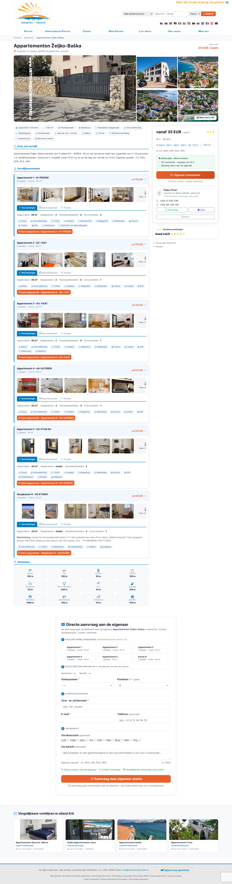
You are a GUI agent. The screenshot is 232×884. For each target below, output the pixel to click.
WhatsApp (173, 210)
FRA (109, 740)
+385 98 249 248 (169, 204)
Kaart (186, 217)
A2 (189, 145)
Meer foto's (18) (206, 117)
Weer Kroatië (116, 31)
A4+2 (162, 145)
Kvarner (17, 38)
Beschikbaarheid (49, 208)
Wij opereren (55, 876)
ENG (73, 740)
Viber (202, 210)
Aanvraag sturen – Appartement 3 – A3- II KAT (45, 357)
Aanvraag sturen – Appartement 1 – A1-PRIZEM (46, 231)
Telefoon (128, 714)
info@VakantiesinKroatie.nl (135, 870)
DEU (83, 740)
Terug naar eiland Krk (166, 243)
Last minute (145, 31)
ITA (91, 740)
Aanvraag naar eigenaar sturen (118, 779)
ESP (100, 740)
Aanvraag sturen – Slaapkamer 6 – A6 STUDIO (45, 553)
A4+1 (169, 145)
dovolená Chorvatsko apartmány (76, 876)
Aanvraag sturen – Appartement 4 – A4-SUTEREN (47, 418)
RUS (118, 740)
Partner (104, 879)
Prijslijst (67, 208)
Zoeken (209, 13)
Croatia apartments (157, 876)
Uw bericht (73, 746)
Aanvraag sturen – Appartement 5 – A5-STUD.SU (47, 483)
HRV (127, 740)
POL (136, 740)
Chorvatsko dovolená (101, 876)
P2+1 (195, 145)
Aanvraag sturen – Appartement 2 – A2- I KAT (45, 292)
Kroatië (28, 31)
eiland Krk (28, 38)
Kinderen (128, 679)
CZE (64, 740)
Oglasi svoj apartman (176, 870)
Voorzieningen (28, 208)
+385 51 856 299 (169, 200)
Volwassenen (70, 679)
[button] (185, 232)
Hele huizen (174, 31)
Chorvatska (117, 876)
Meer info (203, 31)
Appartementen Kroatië (57, 31)
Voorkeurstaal (75, 735)
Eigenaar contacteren (187, 175)
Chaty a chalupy (175, 876)
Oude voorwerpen (91, 879)
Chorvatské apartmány (138, 879)
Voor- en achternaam (75, 700)
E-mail (66, 714)
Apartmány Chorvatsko (117, 879)
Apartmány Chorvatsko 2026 (135, 876)
